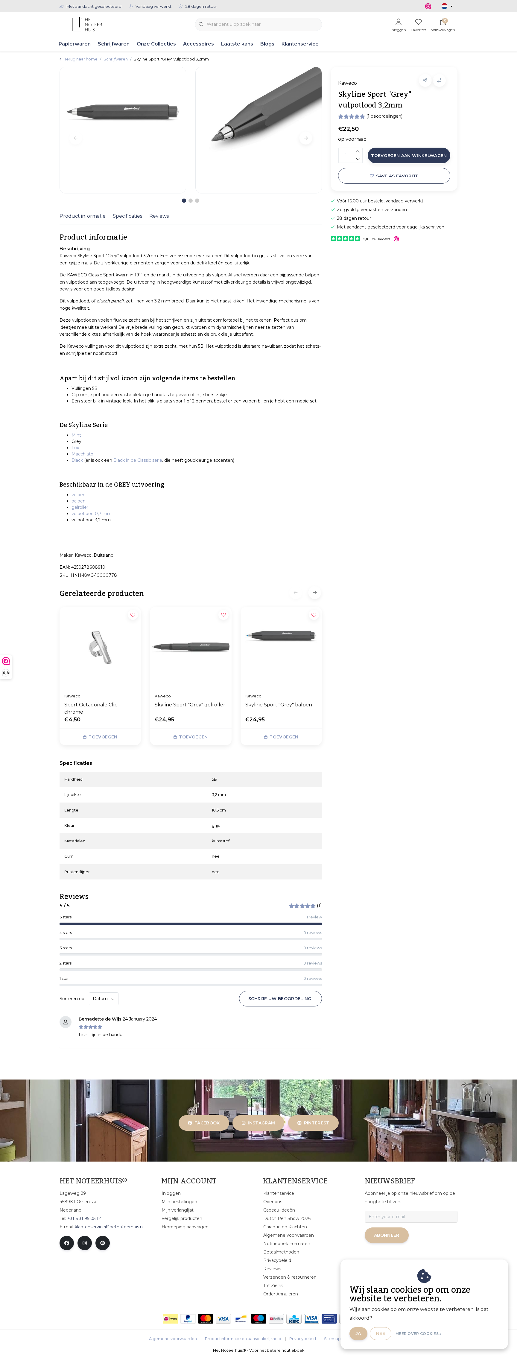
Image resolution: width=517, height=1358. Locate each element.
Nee (380, 1333)
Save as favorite (397, 175)
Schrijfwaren (114, 44)
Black (77, 460)
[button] (425, 80)
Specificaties (127, 216)
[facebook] (67, 1243)
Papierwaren (75, 44)
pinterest (316, 1123)
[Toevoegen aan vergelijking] (439, 80)
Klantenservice (300, 44)
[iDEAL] (170, 1319)
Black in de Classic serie (137, 460)
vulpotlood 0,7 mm (92, 513)
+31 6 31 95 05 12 (84, 1218)
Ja (358, 1333)
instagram (261, 1123)
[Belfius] (276, 1319)
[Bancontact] (241, 1319)
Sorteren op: (72, 998)
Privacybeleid (302, 1338)
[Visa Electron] (311, 1319)
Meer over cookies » (419, 1333)
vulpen (79, 494)
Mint (76, 435)
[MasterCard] (205, 1319)
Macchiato (82, 454)
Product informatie (83, 216)
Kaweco (347, 83)
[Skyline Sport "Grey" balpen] (281, 647)
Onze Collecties (156, 44)
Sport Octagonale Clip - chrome (92, 708)
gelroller (80, 507)
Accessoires (198, 44)
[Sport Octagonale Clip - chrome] (100, 647)
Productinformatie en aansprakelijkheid (243, 1338)
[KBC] (294, 1319)
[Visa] (223, 1319)
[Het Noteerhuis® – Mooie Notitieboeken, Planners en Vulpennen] (87, 24)
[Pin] (329, 1319)
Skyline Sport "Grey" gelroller (190, 705)
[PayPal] (188, 1319)
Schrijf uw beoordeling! (280, 998)
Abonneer (386, 1235)
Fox (75, 447)
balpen (79, 501)
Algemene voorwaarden (173, 1338)
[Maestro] (258, 1319)
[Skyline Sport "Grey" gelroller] (190, 647)
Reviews (159, 216)
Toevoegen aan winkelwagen (409, 155)
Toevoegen (103, 737)
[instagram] (84, 1243)
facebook (207, 1123)
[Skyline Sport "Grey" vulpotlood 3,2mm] (123, 130)
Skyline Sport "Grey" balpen (278, 705)
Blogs (267, 44)
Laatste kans (237, 44)
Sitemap (332, 1338)
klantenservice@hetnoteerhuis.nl (109, 1227)
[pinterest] (102, 1243)
